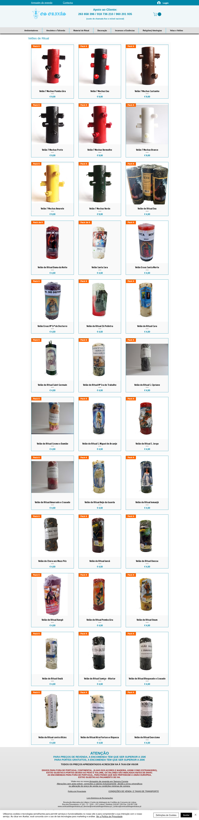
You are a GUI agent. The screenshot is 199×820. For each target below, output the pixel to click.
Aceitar (186, 815)
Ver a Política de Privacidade (109, 816)
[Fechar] (195, 815)
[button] (31, 30)
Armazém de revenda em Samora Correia (108, 781)
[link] (157, 14)
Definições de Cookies (166, 815)
